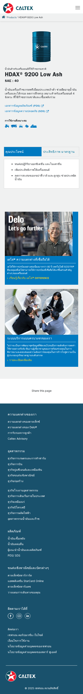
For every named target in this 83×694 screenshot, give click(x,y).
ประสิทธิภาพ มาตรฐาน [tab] (59, 152)
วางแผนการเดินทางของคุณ (24, 592)
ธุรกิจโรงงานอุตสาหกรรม (23, 490)
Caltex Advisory (18, 438)
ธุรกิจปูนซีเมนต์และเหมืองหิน (25, 469)
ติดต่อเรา (13, 629)
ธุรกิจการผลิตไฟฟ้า (19, 513)
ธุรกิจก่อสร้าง (15, 481)
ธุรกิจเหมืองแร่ (16, 501)
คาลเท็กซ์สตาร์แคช (19, 586)
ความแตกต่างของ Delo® (22, 427)
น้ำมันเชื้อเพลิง (16, 538)
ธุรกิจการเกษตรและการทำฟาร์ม (27, 458)
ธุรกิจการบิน (15, 464)
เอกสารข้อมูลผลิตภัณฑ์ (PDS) (22, 106)
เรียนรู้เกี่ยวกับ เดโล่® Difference (29, 278)
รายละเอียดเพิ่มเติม (20, 360)
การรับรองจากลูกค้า (19, 432)
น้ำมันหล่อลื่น (16, 544)
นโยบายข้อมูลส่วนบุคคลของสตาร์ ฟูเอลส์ (32, 652)
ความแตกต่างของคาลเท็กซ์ (24, 421)
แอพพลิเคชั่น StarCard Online (26, 581)
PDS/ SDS (14, 555)
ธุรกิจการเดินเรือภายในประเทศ (26, 496)
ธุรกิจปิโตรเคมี (16, 507)
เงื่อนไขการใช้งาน (19, 640)
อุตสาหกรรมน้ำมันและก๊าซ (24, 518)
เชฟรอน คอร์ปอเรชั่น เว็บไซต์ (25, 635)
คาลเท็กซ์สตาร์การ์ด (20, 575)
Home (3, 17)
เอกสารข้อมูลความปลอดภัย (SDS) (25, 111)
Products (12, 17)
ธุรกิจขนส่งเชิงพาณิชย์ (21, 475)
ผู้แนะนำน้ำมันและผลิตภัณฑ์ (25, 549)
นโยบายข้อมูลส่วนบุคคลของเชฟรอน (29, 646)
